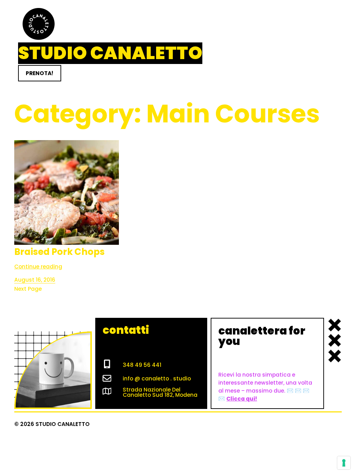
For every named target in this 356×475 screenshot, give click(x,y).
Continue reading (38, 266)
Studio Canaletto (110, 52)
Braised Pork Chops (59, 252)
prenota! (39, 73)
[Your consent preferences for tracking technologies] (343, 462)
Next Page (28, 288)
